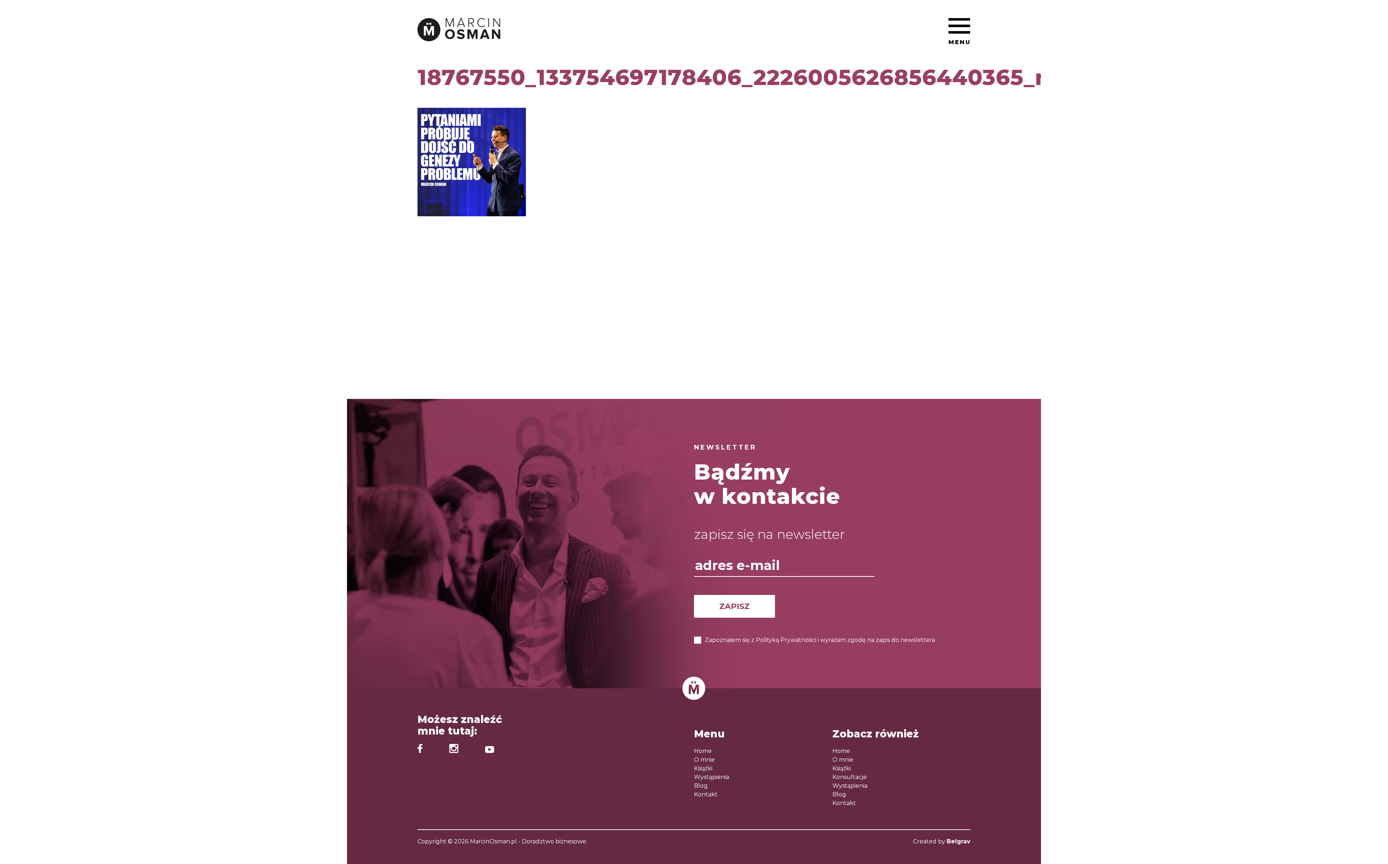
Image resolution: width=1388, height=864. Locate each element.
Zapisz (734, 606)
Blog (701, 785)
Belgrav (959, 841)
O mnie (704, 759)
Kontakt (705, 794)
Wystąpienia (711, 777)
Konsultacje (849, 777)
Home (703, 751)
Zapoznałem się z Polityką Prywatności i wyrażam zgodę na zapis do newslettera (820, 640)
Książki (703, 768)
